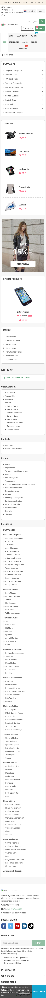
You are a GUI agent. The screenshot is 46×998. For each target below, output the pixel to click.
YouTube (17, 926)
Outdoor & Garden (12, 828)
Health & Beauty (9, 763)
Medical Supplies (12, 766)
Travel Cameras (11, 568)
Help (4, 15)
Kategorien (9, 530)
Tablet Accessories (12, 613)
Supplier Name (11, 360)
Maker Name (10, 348)
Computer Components (14, 565)
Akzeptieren (39, 991)
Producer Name (11, 356)
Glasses (8, 701)
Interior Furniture (12, 815)
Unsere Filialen (11, 508)
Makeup (8, 770)
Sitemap (8, 514)
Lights (7, 831)
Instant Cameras (12, 578)
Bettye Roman (23, 312)
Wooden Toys (10, 726)
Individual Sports (12, 748)
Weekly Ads (6, 7)
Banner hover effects (13, 488)
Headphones (10, 603)
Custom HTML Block (13, 504)
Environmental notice (13, 501)
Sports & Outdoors (10, 734)
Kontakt (8, 511)
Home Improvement (13, 808)
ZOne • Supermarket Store (17, 378)
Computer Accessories (14, 538)
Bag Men (8, 673)
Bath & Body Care (12, 793)
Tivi (6, 621)
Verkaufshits (10, 396)
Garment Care (10, 853)
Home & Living (9, 801)
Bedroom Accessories (13, 720)
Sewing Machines (12, 843)
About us (8, 474)
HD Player (9, 628)
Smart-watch (10, 641)
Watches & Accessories (12, 678)
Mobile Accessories (12, 596)
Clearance (9, 681)
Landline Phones (12, 606)
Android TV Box (11, 638)
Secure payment (11, 478)
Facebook (3, 926)
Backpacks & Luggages (14, 653)
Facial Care (9, 776)
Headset (8, 631)
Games (8, 758)
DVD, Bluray (10, 625)
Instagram (24, 926)
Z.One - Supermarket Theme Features (20, 484)
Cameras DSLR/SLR (13, 561)
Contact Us (17, 13)
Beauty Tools (10, 786)
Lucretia (22, 205)
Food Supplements (12, 780)
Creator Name (11, 344)
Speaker (8, 635)
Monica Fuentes (26, 134)
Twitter (10, 926)
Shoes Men (9, 656)
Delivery (8, 464)
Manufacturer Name (13, 352)
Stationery (9, 835)
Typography (10, 481)
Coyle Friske (24, 169)
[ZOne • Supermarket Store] (10, 24)
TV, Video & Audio (10, 618)
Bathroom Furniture (13, 825)
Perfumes (9, 783)
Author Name (12, 406)
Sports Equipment (12, 745)
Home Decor (10, 821)
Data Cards (9, 610)
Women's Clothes (12, 666)
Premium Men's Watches (15, 691)
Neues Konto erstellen (13, 448)
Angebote (9, 399)
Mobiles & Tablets (10, 589)
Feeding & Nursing (12, 723)
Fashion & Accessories (12, 649)
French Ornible (25, 187)
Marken (7, 330)
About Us (6, 13)
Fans (7, 856)
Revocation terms (12, 491)
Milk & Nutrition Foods (14, 713)
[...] (20, 901)
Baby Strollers (10, 716)
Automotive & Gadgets (12, 871)
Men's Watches (11, 685)
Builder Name (10, 336)
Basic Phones (10, 593)
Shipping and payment (14, 498)
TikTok (30, 926)
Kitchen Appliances (12, 846)
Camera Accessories (13, 581)
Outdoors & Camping (13, 751)
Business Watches (12, 688)
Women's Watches (12, 695)
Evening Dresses (13, 555)
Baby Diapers (10, 710)
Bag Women (10, 670)
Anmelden (9, 445)
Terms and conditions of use (16, 471)
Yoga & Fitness (11, 741)
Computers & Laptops (12, 535)
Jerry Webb (24, 151)
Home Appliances (10, 839)
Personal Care (10, 796)
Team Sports (10, 755)
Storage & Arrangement (14, 818)
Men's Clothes (10, 663)
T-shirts (10, 541)
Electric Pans (10, 866)
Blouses (10, 545)
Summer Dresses (14, 558)
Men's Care (9, 773)
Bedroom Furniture (12, 805)
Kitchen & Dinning (12, 811)
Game (7, 645)
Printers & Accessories (14, 571)
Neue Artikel (10, 393)
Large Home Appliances (14, 860)
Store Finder (7, 10)
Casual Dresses (13, 551)
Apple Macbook (11, 548)
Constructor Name (12, 340)
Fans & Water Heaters (14, 863)
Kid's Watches (10, 698)
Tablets (8, 600)
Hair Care (9, 790)
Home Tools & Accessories (15, 850)
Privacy (8, 494)
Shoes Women (11, 660)
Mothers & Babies (10, 706)
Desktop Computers (13, 575)
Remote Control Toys (13, 730)
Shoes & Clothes (11, 738)
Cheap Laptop (11, 585)
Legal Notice (10, 468)
